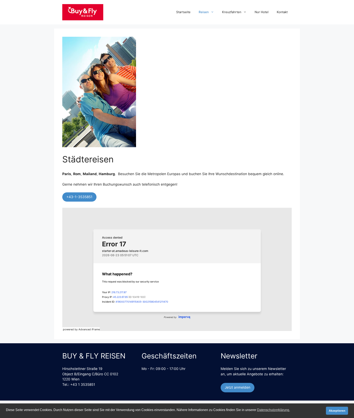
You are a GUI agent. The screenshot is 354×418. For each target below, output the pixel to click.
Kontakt (282, 12)
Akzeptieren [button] (337, 410)
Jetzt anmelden (237, 387)
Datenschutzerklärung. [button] (273, 410)
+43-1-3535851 (79, 197)
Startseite (183, 12)
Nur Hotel (262, 12)
